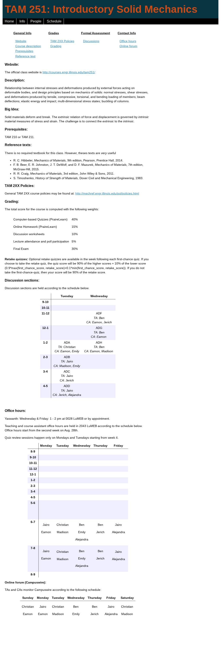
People (35, 21)
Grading (55, 46)
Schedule (54, 21)
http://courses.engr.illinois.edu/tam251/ (69, 72)
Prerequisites (24, 51)
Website (20, 41)
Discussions (91, 41)
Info (22, 21)
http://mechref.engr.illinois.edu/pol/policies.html (107, 193)
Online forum (128, 46)
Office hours (128, 41)
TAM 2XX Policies (62, 41)
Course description (28, 46)
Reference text (25, 56)
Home (9, 21)
